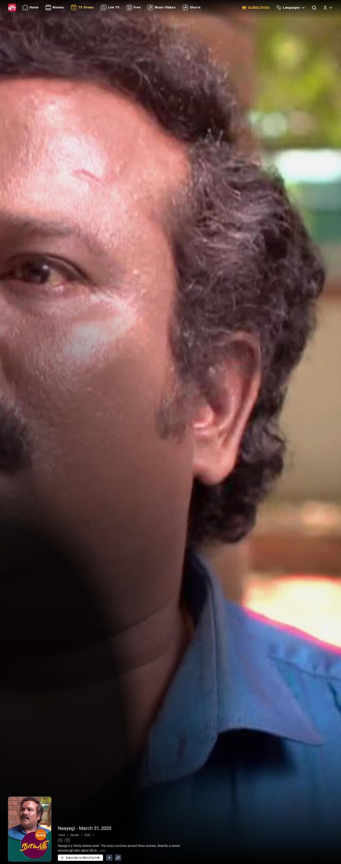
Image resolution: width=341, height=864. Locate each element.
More (103, 850)
